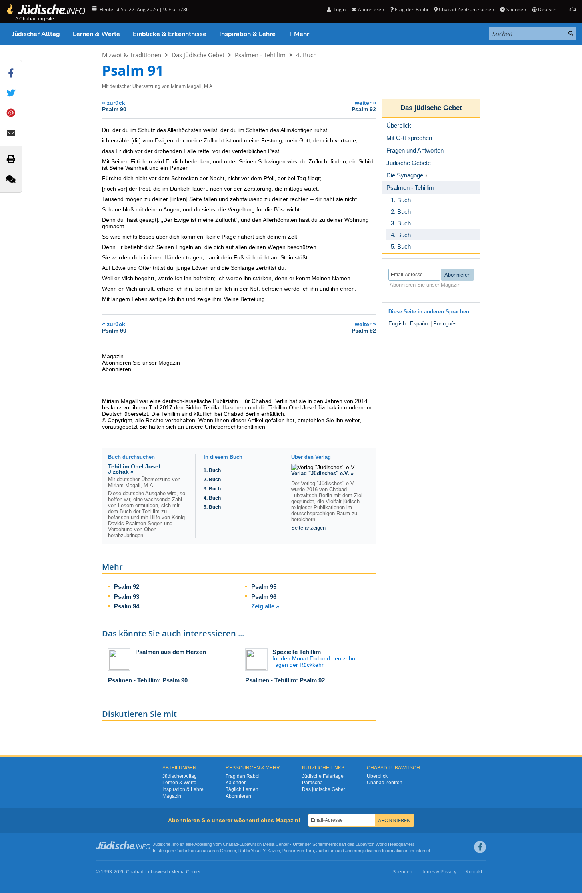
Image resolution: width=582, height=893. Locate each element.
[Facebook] (480, 847)
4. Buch (306, 55)
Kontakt (474, 872)
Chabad (230, 844)
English (397, 324)
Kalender (236, 782)
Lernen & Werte (96, 34)
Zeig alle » (265, 606)
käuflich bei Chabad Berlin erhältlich (239, 414)
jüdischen (371, 850)
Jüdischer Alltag (36, 34)
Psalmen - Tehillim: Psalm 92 (285, 680)
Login (339, 9)
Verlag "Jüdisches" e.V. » (322, 473)
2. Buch (212, 479)
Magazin (171, 796)
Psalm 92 (126, 586)
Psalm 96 (263, 596)
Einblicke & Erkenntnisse (169, 34)
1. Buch (212, 470)
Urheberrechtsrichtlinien (235, 426)
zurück (114, 105)
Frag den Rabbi (411, 9)
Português (445, 324)
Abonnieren (238, 796)
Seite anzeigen (308, 528)
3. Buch (212, 489)
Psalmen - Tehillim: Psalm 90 (148, 680)
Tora (309, 850)
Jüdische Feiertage (323, 776)
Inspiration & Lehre (247, 34)
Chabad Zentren (384, 782)
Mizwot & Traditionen (131, 55)
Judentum (326, 850)
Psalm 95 (263, 586)
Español (419, 324)
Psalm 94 (126, 606)
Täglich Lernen (242, 789)
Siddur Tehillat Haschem (215, 407)
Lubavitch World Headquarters (385, 844)
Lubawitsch (251, 844)
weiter (364, 105)
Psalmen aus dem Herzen (170, 651)
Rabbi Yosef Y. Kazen (259, 850)
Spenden (516, 9)
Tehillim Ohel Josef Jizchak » (134, 469)
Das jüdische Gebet (198, 55)
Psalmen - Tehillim (260, 55)
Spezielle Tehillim (296, 651)
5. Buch (212, 507)
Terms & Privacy (439, 872)
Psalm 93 (126, 596)
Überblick (377, 776)
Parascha (312, 782)
